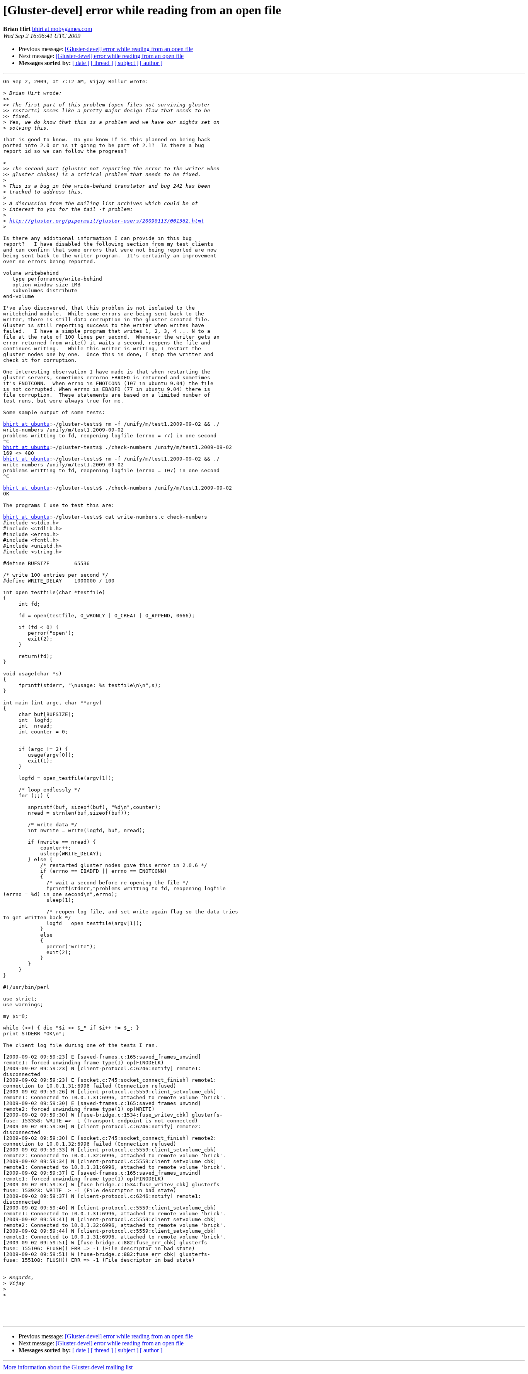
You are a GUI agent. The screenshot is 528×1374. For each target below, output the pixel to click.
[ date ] (80, 63)
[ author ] (151, 63)
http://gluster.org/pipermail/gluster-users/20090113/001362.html (106, 221)
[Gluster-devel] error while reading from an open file (129, 49)
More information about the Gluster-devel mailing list (68, 1367)
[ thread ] (102, 63)
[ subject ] (126, 63)
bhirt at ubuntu (26, 424)
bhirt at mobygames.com (62, 29)
